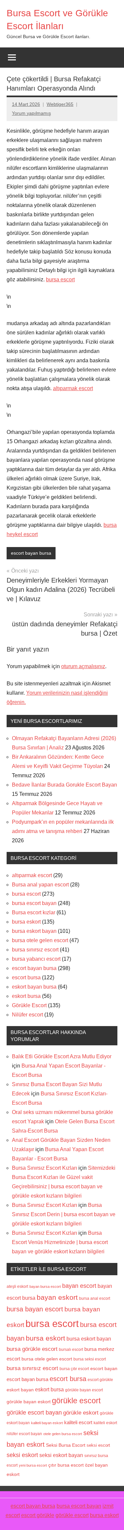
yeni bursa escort (33, 1465)
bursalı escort (71, 1349)
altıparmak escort (73, 388)
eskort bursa (26, 996)
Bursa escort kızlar (33, 912)
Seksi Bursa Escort (65, 1445)
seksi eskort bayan (61, 1455)
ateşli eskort (17, 1286)
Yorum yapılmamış (31, 113)
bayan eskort (57, 1297)
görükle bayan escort (84, 1390)
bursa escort (60, 279)
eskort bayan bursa (34, 987)
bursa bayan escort (35, 1309)
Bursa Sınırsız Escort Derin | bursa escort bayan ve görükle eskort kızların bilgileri (63, 1214)
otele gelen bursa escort (62, 1434)
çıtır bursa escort (66, 1465)
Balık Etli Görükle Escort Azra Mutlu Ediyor (61, 1056)
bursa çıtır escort (74, 1368)
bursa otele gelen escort (40, 940)
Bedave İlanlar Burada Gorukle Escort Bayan (64, 785)
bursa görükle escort (32, 1349)
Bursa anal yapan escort (40, 884)
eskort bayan (20, 1389)
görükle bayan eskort (29, 1401)
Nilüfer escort (27, 1014)
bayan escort (79, 1285)
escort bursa (26, 977)
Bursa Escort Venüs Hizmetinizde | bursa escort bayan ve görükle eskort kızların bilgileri (60, 1242)
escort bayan (103, 1368)
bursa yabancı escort (36, 959)
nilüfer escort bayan (24, 1433)
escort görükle (100, 1379)
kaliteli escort (78, 1422)
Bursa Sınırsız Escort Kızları (44, 1168)
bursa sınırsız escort (35, 949)
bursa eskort (26, 922)
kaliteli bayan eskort (47, 1423)
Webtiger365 (60, 104)
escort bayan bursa (31, 553)
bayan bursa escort (45, 1286)
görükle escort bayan (34, 1412)
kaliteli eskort (105, 1423)
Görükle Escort (29, 1005)
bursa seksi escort (89, 1359)
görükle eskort (81, 1412)
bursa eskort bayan (34, 931)
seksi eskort (22, 1455)
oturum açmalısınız (83, 666)
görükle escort (76, 1401)
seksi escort (98, 1445)
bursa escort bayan (34, 903)
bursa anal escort (94, 1298)
